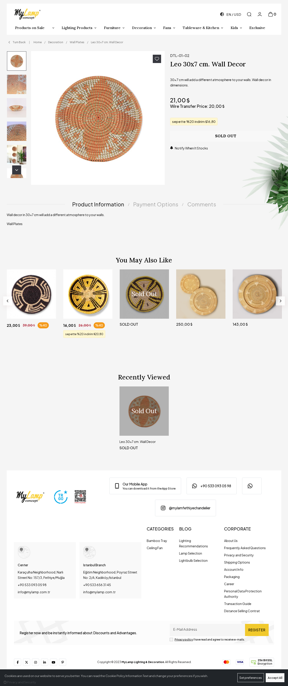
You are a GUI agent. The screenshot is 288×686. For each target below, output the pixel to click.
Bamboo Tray (157, 541)
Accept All (275, 677)
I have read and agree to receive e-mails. (210, 639)
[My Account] (259, 14)
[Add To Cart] (48, 311)
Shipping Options (237, 562)
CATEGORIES (160, 528)
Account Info (233, 569)
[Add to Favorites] (157, 59)
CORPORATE (237, 528)
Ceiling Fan (155, 548)
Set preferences (250, 677)
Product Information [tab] (98, 204)
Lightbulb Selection (193, 560)
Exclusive (257, 27)
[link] (145, 486)
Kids (234, 27)
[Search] (249, 14)
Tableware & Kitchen (201, 27)
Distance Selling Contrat (242, 611)
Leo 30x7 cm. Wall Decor (137, 442)
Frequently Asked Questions (245, 548)
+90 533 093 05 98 (32, 585)
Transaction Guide (237, 604)
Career (229, 584)
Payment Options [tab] (155, 204)
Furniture (112, 27)
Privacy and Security (239, 555)
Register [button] (256, 630)
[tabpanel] (144, 221)
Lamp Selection (190, 553)
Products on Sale (30, 27)
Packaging (232, 577)
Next (16, 169)
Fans (167, 27)
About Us (231, 541)
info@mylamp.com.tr (34, 592)
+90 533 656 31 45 (97, 585)
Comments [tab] (201, 204)
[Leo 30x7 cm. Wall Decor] (98, 118)
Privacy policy (184, 639)
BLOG (185, 528)
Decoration (142, 27)
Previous (7, 300)
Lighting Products (77, 27)
